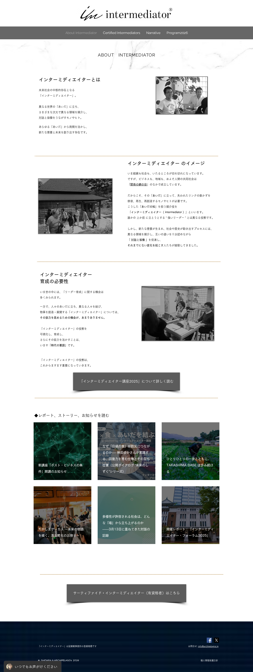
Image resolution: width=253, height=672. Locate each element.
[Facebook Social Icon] (209, 640)
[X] (216, 640)
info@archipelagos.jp (208, 646)
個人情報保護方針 (209, 660)
